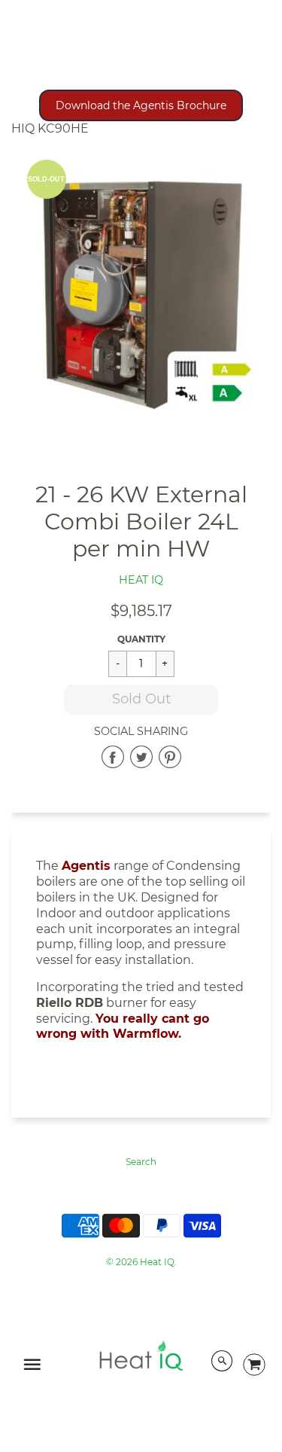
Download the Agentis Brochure (141, 105)
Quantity (141, 639)
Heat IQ (141, 580)
